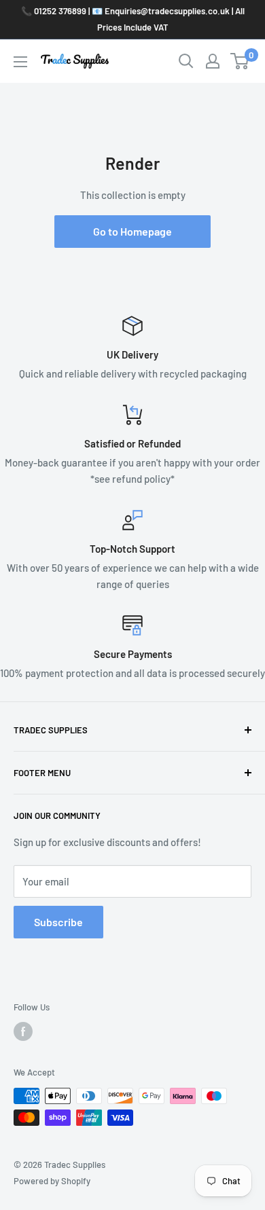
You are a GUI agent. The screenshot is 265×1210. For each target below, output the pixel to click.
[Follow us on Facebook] (23, 1031)
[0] (240, 61)
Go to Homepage (132, 231)
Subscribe (58, 921)
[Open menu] (20, 61)
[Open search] (186, 61)
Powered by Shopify (52, 1180)
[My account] (212, 61)
